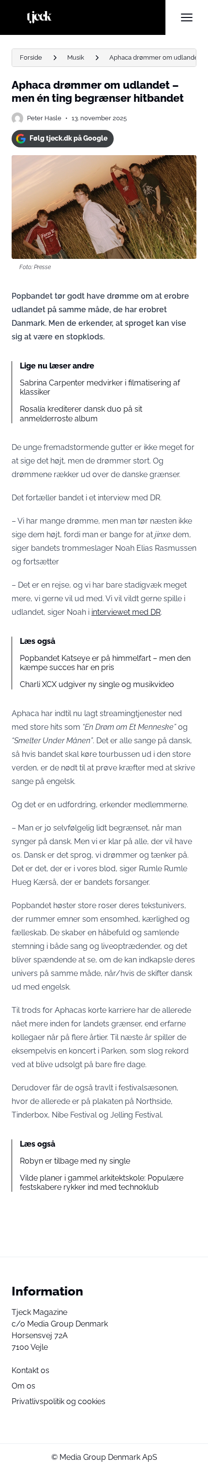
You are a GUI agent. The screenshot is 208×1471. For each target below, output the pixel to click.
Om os (23, 1386)
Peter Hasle (44, 118)
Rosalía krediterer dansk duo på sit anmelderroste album (81, 413)
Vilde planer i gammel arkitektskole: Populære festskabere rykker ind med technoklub (101, 1182)
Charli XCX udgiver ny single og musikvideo (97, 684)
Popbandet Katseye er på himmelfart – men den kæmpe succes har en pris (105, 663)
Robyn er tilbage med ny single (75, 1161)
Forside (31, 57)
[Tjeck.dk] (88, 17)
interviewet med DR (126, 612)
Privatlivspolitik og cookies (58, 1401)
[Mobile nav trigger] (186, 17)
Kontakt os (30, 1370)
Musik (75, 57)
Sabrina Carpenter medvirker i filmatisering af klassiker (100, 387)
